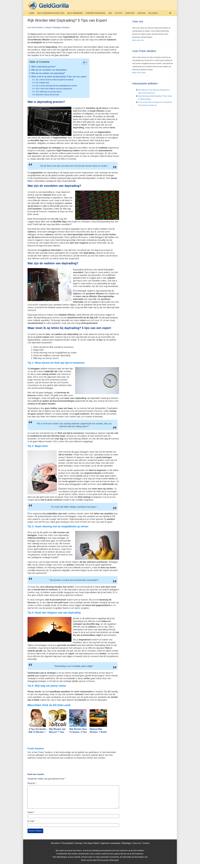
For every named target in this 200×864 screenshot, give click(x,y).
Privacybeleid (67, 843)
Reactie (32, 783)
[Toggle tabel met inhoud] (83, 62)
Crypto (118, 13)
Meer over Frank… (139, 73)
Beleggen (57, 27)
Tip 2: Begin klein (42, 83)
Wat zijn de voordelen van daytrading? (49, 70)
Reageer (66, 27)
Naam (31, 812)
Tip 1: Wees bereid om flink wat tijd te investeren (55, 80)
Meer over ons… (139, 40)
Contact (146, 843)
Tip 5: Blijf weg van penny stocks (48, 92)
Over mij (141, 13)
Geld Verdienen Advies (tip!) (50, 13)
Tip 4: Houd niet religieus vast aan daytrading (53, 89)
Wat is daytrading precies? (43, 67)
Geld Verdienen (75, 13)
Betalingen (126, 843)
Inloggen (153, 13)
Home (31, 13)
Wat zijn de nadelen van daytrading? (48, 73)
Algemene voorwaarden (110, 843)
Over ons (129, 13)
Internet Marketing (95, 13)
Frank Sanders (37, 27)
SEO (110, 13)
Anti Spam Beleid (91, 843)
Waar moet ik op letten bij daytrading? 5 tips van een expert (58, 76)
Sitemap (78, 843)
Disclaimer (55, 843)
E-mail (31, 821)
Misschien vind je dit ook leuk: (47, 95)
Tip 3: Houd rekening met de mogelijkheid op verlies (56, 86)
